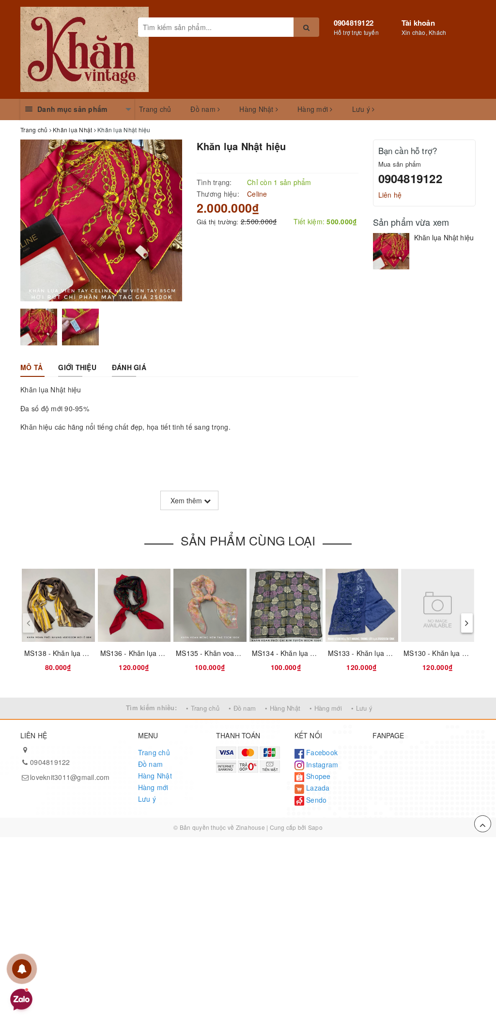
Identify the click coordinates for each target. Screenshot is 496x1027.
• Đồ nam (242, 708)
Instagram (321, 764)
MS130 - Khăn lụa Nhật (440, 653)
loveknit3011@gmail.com (70, 777)
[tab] (31, 367)
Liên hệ (390, 195)
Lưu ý (362, 109)
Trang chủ (155, 109)
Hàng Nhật (257, 109)
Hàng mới (313, 109)
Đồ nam (203, 109)
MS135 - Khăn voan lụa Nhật (221, 653)
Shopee (317, 776)
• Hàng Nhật (282, 708)
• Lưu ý (361, 708)
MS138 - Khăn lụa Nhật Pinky (70, 653)
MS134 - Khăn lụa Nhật (288, 653)
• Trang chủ (202, 708)
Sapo (315, 827)
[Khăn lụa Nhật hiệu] (391, 251)
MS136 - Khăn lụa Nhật (136, 653)
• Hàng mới (326, 708)
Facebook (321, 752)
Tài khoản (418, 22)
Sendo (315, 800)
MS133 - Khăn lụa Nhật (364, 653)
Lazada (317, 788)
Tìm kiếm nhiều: (151, 707)
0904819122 (354, 22)
